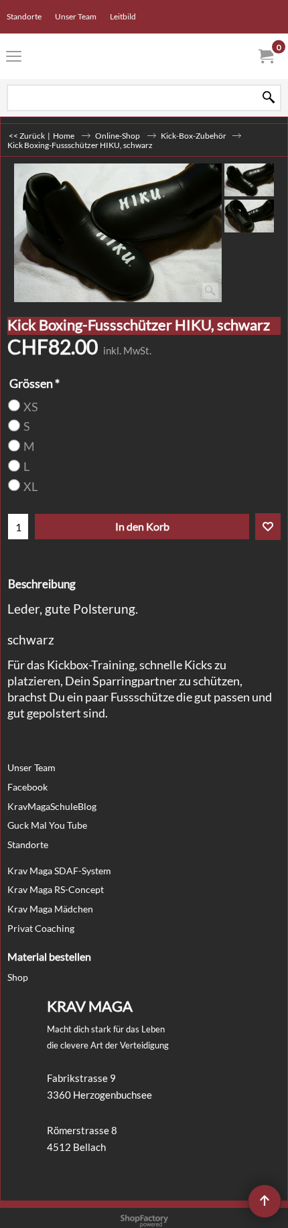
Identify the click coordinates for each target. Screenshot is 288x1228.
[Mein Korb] (265, 56)
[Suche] (269, 97)
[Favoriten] (268, 526)
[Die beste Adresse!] (141, 56)
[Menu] (13, 57)
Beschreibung (42, 584)
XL (30, 487)
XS (30, 407)
